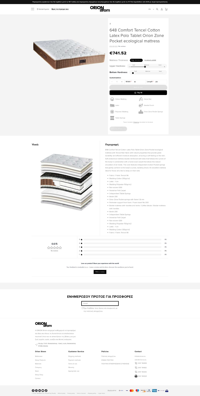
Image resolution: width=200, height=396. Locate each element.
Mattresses (38, 356)
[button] (33, 9)
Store (37, 371)
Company (38, 367)
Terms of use (72, 364)
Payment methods (74, 360)
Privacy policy (71, 393)
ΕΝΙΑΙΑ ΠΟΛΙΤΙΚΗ (107, 360)
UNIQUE (150, 60)
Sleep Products (40, 360)
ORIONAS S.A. (40, 393)
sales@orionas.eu (141, 360)
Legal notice (101, 393)
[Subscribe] (116, 303)
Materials (38, 364)
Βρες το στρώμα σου (60, 9)
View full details (116, 129)
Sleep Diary (39, 375)
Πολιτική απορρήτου (108, 356)
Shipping (136, 122)
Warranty (71, 367)
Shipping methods (74, 356)
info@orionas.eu (140, 356)
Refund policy (61, 393)
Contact (37, 378)
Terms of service (81, 393)
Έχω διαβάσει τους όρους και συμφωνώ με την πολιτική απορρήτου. (101, 309)
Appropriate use (73, 371)
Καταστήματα (44, 9)
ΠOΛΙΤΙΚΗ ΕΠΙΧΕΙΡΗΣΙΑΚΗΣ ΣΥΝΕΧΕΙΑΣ (115, 364)
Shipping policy (92, 393)
